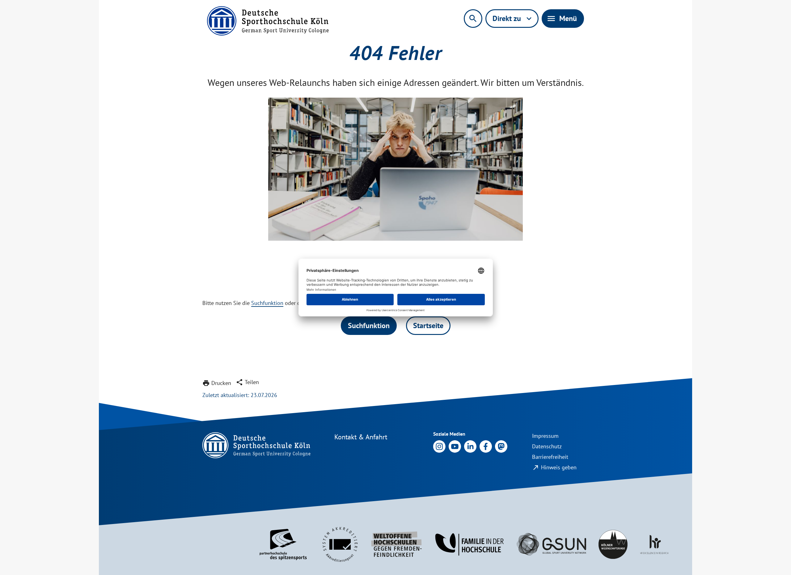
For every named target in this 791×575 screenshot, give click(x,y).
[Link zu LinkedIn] (470, 446)
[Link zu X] (501, 446)
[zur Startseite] (268, 21)
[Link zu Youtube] (455, 446)
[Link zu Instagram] (439, 446)
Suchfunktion (267, 303)
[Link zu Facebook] (486, 446)
